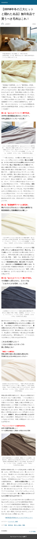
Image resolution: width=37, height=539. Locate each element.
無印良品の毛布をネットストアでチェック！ (19, 517)
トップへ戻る (32, 531)
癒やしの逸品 (17, 525)
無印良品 (10, 525)
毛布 (5, 525)
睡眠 (24, 525)
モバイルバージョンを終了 (18, 536)
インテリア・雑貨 (13, 521)
